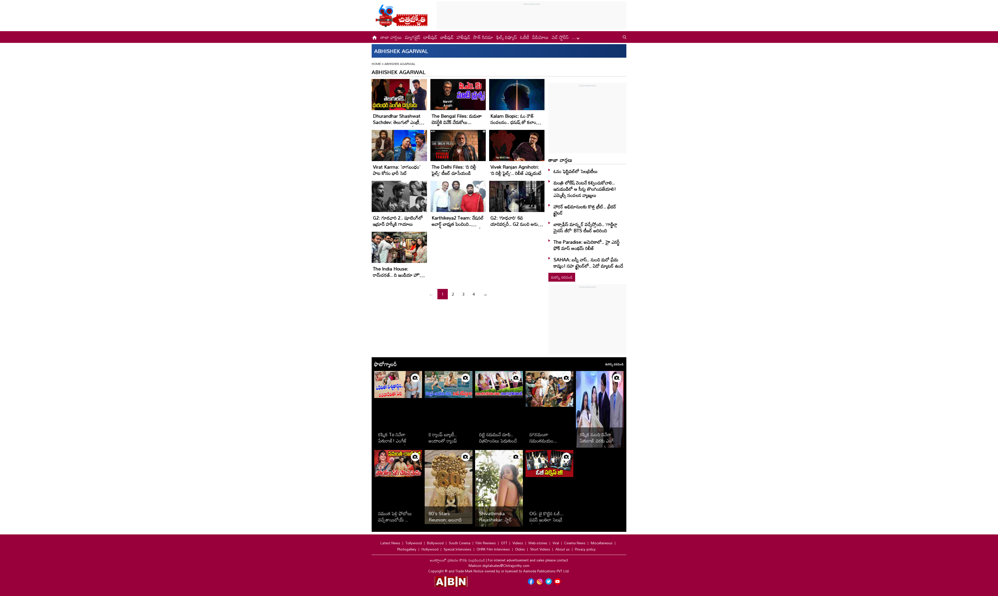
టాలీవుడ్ (430, 37)
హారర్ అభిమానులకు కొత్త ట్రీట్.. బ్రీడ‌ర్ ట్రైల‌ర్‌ (585, 209)
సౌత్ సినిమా (483, 37)
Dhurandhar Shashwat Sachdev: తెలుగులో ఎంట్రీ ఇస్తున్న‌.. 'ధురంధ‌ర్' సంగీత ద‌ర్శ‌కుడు (397, 125)
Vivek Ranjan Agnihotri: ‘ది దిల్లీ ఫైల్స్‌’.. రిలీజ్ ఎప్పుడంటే (515, 170)
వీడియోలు (540, 37)
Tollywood (413, 543)
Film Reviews (486, 543)
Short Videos (540, 549)
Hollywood (430, 549)
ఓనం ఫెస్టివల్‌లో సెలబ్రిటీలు (576, 171)
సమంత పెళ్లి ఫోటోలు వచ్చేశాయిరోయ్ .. (395, 516)
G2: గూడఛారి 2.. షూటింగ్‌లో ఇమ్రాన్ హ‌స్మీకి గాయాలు (398, 221)
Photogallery (406, 549)
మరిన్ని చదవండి (562, 277)
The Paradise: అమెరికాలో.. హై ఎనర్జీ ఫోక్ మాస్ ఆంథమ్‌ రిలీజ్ (587, 245)
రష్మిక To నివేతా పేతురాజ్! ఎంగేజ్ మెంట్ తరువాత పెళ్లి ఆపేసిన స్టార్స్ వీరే (398, 444)
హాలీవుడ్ (463, 37)
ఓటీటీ (524, 37)
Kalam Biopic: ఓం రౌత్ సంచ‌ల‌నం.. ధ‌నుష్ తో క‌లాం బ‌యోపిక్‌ (513, 122)
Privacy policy (585, 549)
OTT (504, 543)
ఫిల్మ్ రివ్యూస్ (506, 37)
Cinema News (575, 543)
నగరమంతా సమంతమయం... (543, 437)
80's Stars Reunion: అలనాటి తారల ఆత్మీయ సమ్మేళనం (445, 523)
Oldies (520, 549)
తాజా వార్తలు (391, 37)
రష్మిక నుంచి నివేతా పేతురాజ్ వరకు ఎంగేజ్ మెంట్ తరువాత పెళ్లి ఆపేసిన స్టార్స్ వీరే (598, 444)
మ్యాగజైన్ (412, 37)
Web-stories (537, 543)
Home (376, 64)
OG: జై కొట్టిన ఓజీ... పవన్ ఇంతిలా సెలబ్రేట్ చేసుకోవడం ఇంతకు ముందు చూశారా (547, 523)
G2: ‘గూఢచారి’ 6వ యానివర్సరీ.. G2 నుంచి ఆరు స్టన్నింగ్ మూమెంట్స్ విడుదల (514, 224)
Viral (556, 543)
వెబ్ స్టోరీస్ (560, 37)
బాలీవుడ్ (447, 37)
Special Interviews (457, 549)
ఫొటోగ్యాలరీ (385, 364)
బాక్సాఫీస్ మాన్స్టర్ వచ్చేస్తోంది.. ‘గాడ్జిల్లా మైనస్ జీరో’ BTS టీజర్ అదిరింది (585, 227)
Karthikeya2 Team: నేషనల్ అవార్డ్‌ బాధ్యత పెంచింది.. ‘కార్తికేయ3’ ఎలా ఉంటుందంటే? (458, 224)
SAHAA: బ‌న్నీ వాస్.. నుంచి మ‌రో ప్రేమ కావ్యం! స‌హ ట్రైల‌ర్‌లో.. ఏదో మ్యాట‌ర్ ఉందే (588, 262)
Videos (518, 543)
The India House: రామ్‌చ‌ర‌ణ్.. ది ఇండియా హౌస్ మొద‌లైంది (398, 275)
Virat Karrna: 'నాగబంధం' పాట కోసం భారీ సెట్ (397, 170)
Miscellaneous (602, 543)
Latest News (390, 543)
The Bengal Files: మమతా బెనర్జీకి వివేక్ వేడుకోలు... (457, 119)
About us (562, 549)
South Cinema (459, 543)
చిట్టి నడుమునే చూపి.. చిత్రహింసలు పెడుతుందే (498, 437)
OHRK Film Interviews (493, 549)
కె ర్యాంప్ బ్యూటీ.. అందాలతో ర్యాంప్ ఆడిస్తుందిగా (443, 441)
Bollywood (435, 543)
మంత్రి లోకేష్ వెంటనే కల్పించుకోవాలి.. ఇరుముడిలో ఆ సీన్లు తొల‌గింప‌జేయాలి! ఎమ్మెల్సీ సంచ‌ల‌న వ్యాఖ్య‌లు (585, 189)
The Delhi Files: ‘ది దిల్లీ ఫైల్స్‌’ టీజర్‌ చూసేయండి (454, 170)
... (574, 37)
